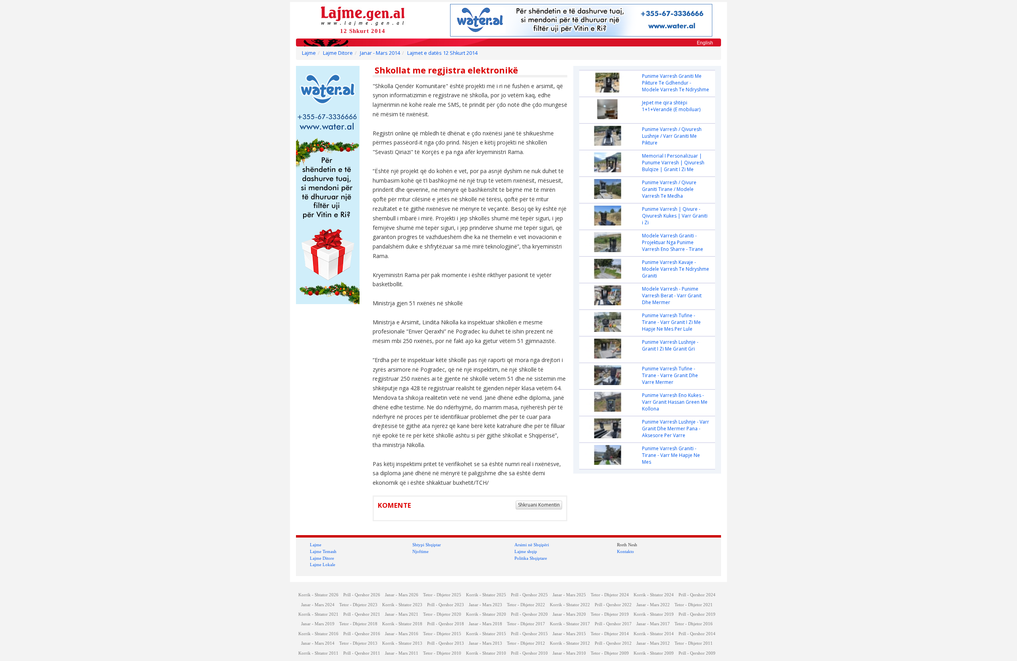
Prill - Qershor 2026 (361, 595)
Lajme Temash (323, 551)
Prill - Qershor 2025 (529, 595)
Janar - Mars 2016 (401, 634)
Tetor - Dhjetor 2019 (610, 614)
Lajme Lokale (322, 564)
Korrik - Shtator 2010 (486, 653)
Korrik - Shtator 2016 (318, 634)
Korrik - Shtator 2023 (402, 605)
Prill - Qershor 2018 (445, 624)
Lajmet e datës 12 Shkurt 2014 (442, 53)
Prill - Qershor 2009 (697, 653)
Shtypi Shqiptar (426, 544)
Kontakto (625, 551)
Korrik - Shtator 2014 (654, 634)
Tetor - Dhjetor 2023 (358, 605)
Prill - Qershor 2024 (697, 595)
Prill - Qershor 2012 (613, 643)
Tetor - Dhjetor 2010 (442, 653)
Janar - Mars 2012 (653, 643)
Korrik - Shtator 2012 (570, 643)
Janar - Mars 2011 (401, 653)
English (705, 43)
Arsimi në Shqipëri (531, 544)
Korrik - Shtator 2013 (402, 643)
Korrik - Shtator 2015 (486, 634)
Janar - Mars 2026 (401, 595)
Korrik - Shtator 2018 (402, 624)
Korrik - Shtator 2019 (654, 614)
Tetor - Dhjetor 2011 (694, 643)
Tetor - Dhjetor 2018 (358, 624)
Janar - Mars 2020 (569, 614)
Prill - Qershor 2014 (697, 634)
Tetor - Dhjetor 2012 (526, 643)
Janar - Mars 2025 (569, 595)
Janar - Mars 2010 (569, 653)
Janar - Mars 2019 (317, 624)
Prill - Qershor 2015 (529, 634)
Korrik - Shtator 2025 (486, 595)
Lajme (309, 53)
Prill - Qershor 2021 (361, 614)
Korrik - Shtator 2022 (570, 605)
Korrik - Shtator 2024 (654, 595)
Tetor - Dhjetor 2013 (358, 643)
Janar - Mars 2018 (485, 624)
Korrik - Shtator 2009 (654, 653)
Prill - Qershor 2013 (445, 643)
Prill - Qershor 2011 (361, 653)
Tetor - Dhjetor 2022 (526, 605)
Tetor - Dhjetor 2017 (526, 624)
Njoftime (420, 551)
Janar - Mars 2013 (485, 643)
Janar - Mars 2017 (653, 624)
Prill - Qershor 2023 (445, 605)
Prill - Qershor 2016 (361, 634)
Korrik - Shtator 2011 (318, 653)
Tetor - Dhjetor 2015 (442, 634)
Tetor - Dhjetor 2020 (442, 614)
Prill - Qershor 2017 (613, 624)
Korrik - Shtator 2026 (318, 595)
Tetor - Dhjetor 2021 (694, 605)
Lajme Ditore (338, 53)
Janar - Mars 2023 (485, 605)
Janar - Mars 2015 (569, 634)
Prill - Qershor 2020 (529, 614)
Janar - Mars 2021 (401, 614)
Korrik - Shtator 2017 (570, 624)
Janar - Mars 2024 (317, 605)
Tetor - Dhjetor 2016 (694, 624)
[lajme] (362, 15)
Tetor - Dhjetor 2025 (442, 595)
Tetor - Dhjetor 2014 (610, 634)
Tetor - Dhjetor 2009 (610, 653)
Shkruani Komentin (539, 504)
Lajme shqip (525, 551)
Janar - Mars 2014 (380, 53)
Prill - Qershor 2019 (697, 614)
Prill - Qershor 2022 (613, 605)
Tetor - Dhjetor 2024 (610, 595)
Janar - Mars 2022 (653, 605)
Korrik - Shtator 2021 (318, 614)
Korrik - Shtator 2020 (486, 614)
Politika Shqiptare (530, 558)
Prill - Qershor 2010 (529, 653)
